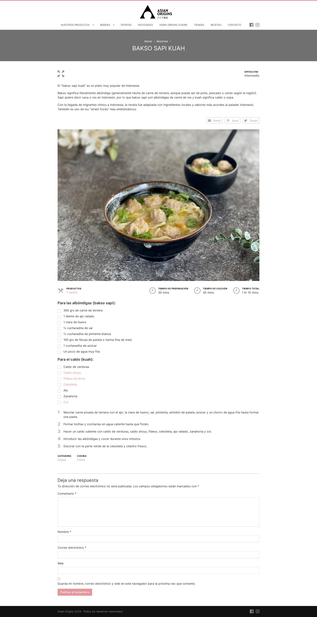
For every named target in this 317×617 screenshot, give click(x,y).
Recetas (216, 24)
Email (217, 120)
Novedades (145, 24)
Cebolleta (70, 384)
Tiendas (199, 24)
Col (65, 402)
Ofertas (126, 24)
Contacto (234, 24)
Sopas (62, 460)
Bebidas (105, 24)
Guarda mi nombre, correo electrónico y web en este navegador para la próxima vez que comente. (126, 583)
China (81, 460)
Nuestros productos (75, 24)
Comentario (67, 493)
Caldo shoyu (72, 372)
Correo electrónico (72, 547)
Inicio (148, 41)
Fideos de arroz (74, 378)
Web (61, 563)
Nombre (64, 532)
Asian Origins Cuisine (173, 24)
